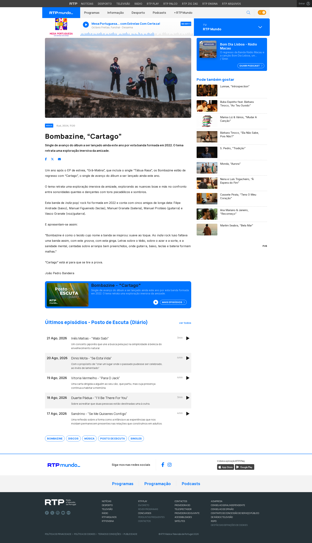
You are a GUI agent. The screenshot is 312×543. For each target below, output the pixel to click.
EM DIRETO (143, 505)
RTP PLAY (142, 501)
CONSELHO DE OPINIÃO (222, 509)
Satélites (180, 521)
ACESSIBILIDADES (183, 517)
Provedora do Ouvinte (187, 513)
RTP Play (153, 3)
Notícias (87, 3)
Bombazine (54, 438)
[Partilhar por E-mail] (59, 159)
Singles (136, 438)
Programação (157, 483)
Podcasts (159, 13)
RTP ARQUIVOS (109, 517)
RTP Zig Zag (190, 3)
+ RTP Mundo (183, 13)
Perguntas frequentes (151, 517)
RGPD (213, 521)
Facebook (47, 513)
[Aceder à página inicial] (61, 12)
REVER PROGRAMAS (148, 509)
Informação (115, 13)
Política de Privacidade (58, 534)
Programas (91, 13)
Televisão (123, 3)
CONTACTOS (181, 501)
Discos (73, 438)
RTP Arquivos (231, 3)
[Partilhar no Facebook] (46, 159)
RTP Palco (170, 3)
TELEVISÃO (107, 509)
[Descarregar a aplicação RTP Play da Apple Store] (225, 467)
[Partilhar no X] (52, 159)
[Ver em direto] (61, 27)
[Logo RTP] (60, 502)
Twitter (52, 513)
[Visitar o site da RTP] (73, 3)
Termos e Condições (109, 534)
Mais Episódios (172, 302)
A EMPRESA (216, 501)
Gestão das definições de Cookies (229, 525)
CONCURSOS (144, 513)
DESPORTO (107, 505)
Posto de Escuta (112, 438)
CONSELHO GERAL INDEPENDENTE (228, 505)
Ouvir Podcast (249, 65)
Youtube (63, 513)
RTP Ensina (210, 3)
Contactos (144, 521)
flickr (69, 513)
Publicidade (130, 534)
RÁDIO (105, 513)
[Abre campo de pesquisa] (248, 12)
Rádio (138, 3)
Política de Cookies (84, 534)
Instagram (58, 513)
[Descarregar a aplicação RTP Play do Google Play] (244, 467)
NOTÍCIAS (106, 501)
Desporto (105, 3)
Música (89, 438)
